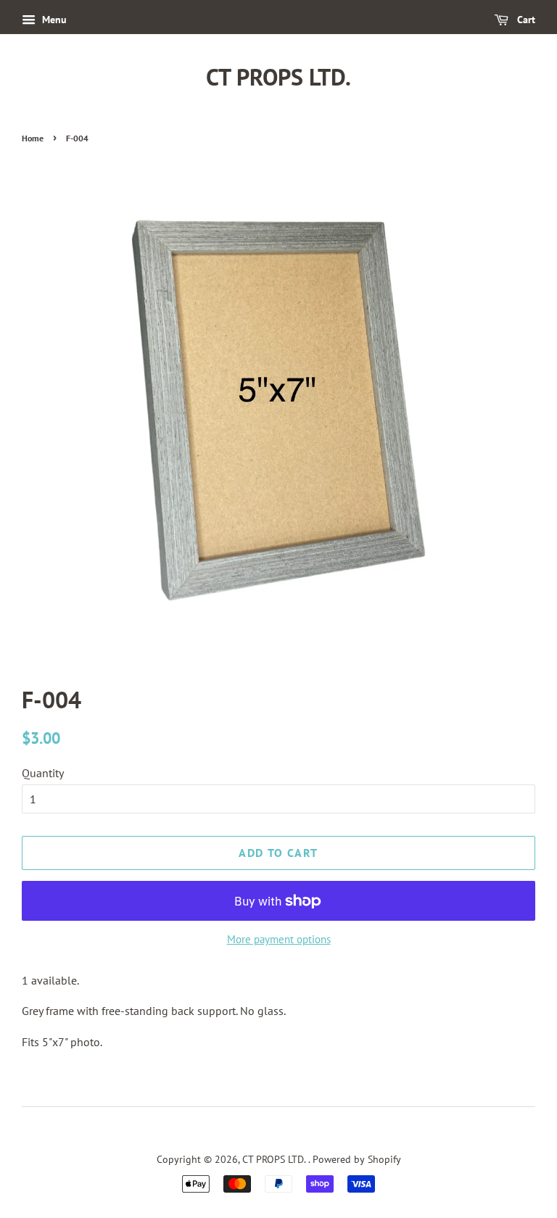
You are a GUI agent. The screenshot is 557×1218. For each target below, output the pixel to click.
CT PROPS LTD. (278, 77)
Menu (53, 19)
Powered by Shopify (357, 1159)
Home (33, 138)
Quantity (43, 773)
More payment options (279, 939)
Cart (524, 19)
